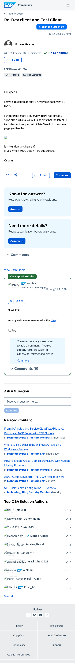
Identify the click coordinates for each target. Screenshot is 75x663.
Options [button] (68, 27)
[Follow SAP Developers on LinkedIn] (47, 615)
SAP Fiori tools (12, 75)
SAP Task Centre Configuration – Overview (30, 488)
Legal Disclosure (56, 635)
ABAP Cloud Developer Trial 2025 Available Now (34, 476)
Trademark (19, 645)
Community (25, 5)
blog (53, 320)
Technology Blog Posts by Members (29, 437)
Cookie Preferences (18, 654)
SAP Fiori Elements (32, 75)
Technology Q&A (15, 14)
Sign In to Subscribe (51, 26)
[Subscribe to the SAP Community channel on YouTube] (40, 615)
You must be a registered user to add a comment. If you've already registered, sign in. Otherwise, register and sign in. (35, 347)
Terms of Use (56, 625)
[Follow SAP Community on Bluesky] (34, 615)
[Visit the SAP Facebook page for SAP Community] (28, 615)
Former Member (25, 44)
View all (9, 596)
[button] (7, 60)
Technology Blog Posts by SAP (26, 453)
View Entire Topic (14, 269)
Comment (62, 175)
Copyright (18, 635)
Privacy (19, 625)
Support (56, 645)
